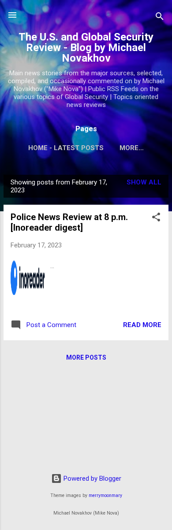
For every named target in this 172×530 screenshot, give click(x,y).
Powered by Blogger (91, 478)
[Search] (159, 17)
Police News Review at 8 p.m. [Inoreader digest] (69, 222)
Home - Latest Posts (66, 148)
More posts (86, 357)
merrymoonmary (105, 495)
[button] (156, 218)
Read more (142, 325)
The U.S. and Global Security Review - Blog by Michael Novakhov (86, 47)
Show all (144, 182)
